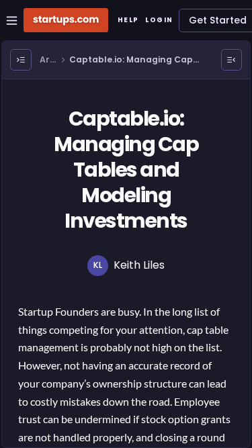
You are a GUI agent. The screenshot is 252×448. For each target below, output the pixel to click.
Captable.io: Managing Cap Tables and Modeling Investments (131, 60)
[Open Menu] (21, 60)
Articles (48, 60)
